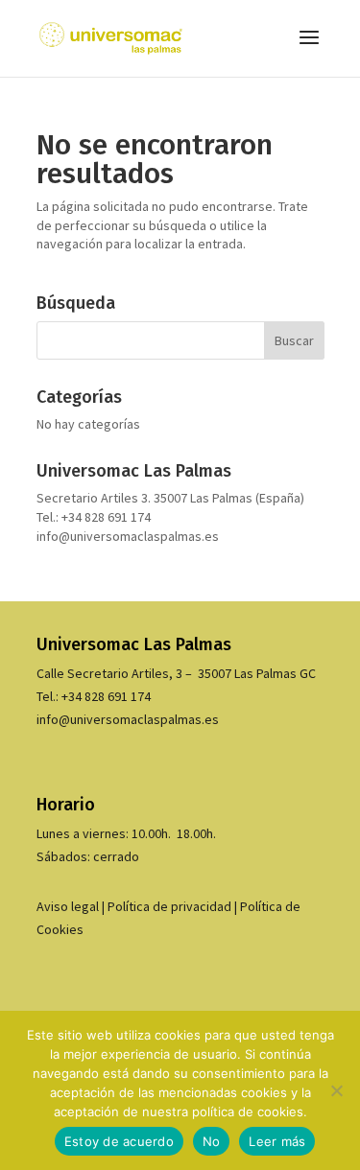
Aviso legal (67, 906)
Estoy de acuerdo (119, 1141)
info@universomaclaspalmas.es (127, 536)
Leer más (277, 1141)
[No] (336, 1090)
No (212, 1141)
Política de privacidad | (174, 906)
